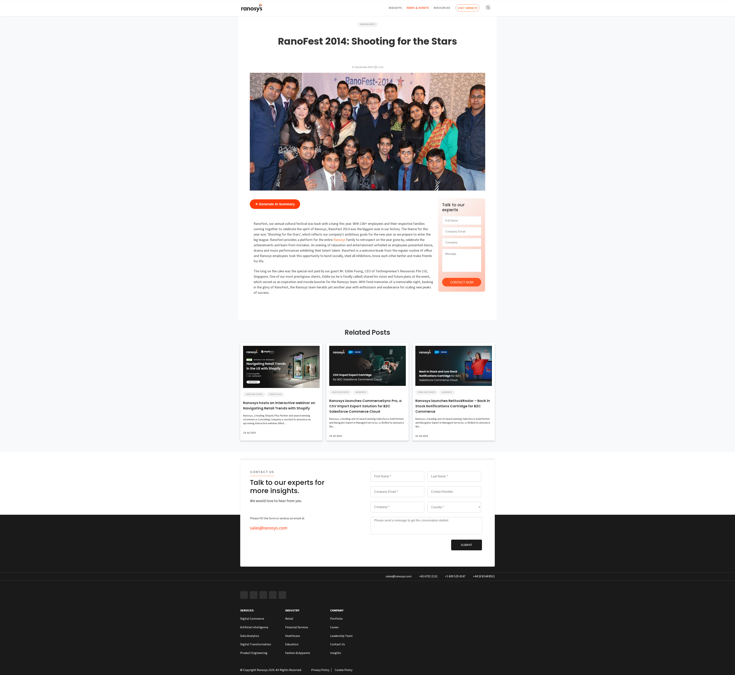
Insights (395, 8)
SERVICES (247, 610)
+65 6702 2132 (428, 576)
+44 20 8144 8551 (484, 576)
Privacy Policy (320, 670)
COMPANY (337, 610)
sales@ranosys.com (268, 528)
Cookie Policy (343, 670)
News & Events (418, 8)
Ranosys (339, 239)
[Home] (251, 9)
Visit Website (468, 8)
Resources (442, 8)
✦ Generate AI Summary (275, 204)
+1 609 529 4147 (455, 576)
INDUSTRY (292, 610)
